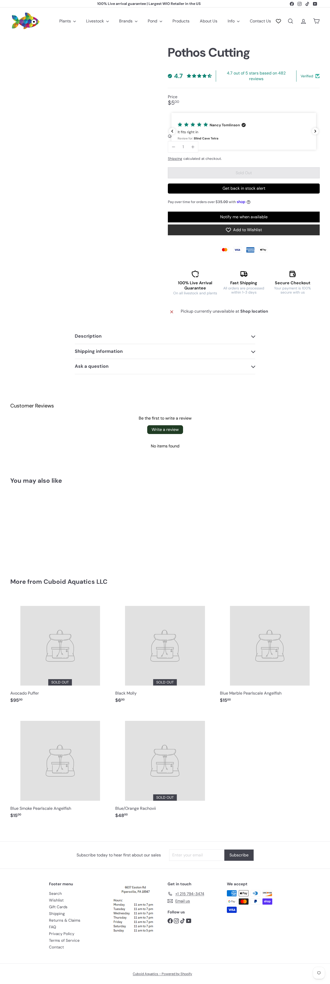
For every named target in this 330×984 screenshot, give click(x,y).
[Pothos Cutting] (33, 527)
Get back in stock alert (243, 188)
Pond (153, 21)
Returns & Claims (64, 920)
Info (232, 21)
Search (55, 893)
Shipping (175, 158)
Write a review (165, 429)
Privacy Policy (61, 933)
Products (180, 21)
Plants (65, 21)
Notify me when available (244, 217)
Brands (126, 21)
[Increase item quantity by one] (192, 146)
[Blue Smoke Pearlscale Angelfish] (60, 767)
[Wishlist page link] (278, 21)
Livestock (95, 21)
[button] (243, 131)
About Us (208, 21)
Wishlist (56, 900)
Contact (56, 947)
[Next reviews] (315, 131)
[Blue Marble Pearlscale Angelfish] (270, 652)
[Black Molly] (165, 652)
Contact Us (260, 21)
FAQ (52, 927)
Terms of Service (64, 940)
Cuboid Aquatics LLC (76, 582)
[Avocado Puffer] (60, 652)
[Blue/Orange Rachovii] (165, 767)
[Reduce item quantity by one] (173, 146)
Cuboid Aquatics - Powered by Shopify (162, 974)
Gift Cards (58, 907)
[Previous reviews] (172, 131)
